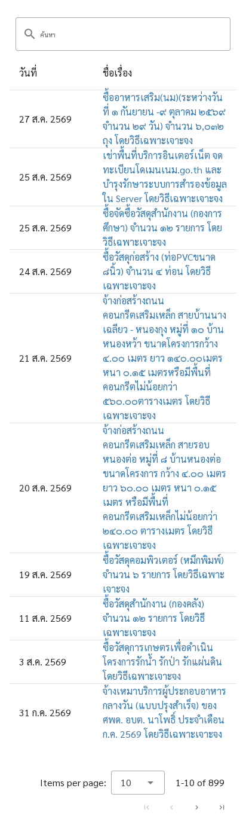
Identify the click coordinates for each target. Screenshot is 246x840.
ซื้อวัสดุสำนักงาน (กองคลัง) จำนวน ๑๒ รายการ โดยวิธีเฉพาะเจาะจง (154, 618)
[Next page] (196, 807)
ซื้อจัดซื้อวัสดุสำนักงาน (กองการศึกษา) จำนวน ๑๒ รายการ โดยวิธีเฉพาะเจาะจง (162, 227)
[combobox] (138, 783)
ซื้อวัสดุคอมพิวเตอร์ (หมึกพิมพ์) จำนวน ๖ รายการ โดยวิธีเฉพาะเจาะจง (164, 574)
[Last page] (221, 807)
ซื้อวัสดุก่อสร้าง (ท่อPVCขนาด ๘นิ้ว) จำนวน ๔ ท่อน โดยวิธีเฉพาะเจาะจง (159, 271)
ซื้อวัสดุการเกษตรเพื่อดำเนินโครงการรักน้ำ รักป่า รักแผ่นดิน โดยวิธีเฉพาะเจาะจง (162, 661)
